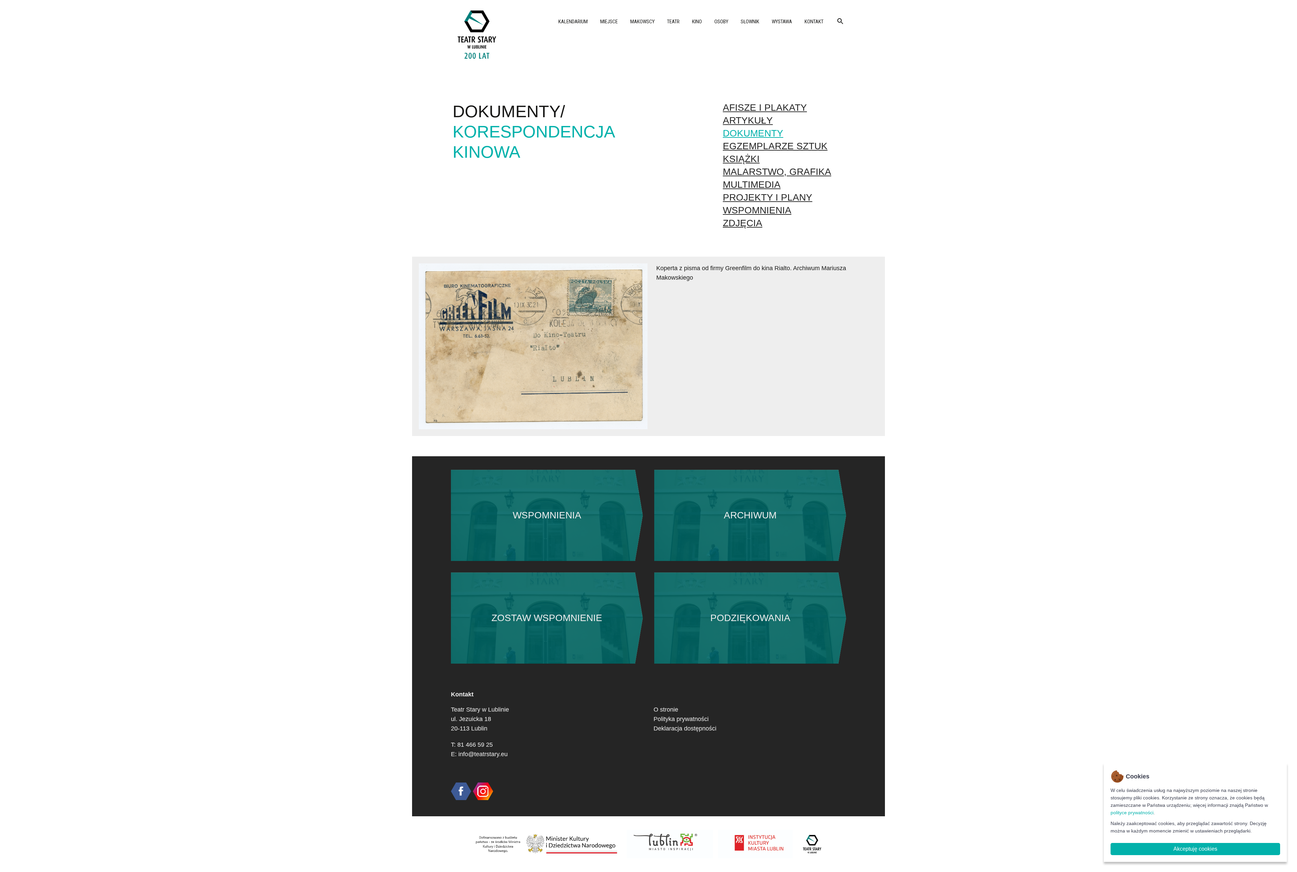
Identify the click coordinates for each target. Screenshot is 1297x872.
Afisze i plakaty (765, 107)
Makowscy (642, 22)
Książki (741, 159)
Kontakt (814, 22)
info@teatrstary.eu (483, 754)
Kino (697, 22)
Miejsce (609, 22)
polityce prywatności (1132, 812)
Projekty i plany (767, 197)
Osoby (721, 22)
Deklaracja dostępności (685, 728)
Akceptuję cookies (1195, 849)
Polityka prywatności (681, 719)
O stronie (666, 709)
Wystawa (782, 22)
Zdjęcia (742, 223)
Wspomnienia (757, 210)
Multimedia (752, 184)
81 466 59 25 (475, 744)
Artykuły (748, 120)
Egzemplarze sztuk (775, 146)
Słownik (750, 22)
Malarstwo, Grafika (777, 171)
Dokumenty (753, 133)
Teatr (673, 22)
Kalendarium (573, 22)
